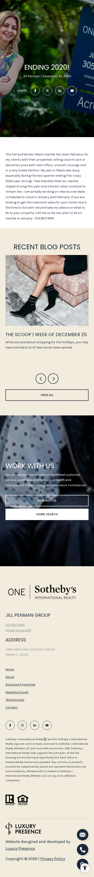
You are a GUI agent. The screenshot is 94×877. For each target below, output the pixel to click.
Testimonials (14, 700)
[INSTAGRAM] (22, 725)
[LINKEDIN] (34, 725)
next (53, 378)
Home (9, 669)
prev (41, 378)
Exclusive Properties (20, 684)
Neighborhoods (17, 692)
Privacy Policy (52, 858)
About (9, 677)
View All (47, 395)
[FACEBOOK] (10, 725)
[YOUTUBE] (47, 725)
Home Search (47, 514)
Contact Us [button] (47, 500)
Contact (11, 707)
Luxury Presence (20, 848)
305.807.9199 (15, 625)
